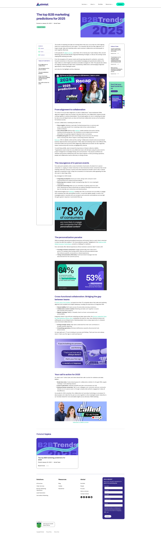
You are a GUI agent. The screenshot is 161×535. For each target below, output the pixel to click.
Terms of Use (56, 531)
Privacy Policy (49, 531)
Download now (114, 91)
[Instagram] (86, 497)
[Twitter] (84, 497)
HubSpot (77, 130)
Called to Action (68, 53)
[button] (84, 4)
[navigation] (42, 4)
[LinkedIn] (81, 497)
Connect (120, 4)
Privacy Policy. (119, 510)
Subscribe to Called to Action (80, 422)
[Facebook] (89, 497)
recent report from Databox (63, 302)
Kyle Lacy (57, 140)
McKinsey (71, 191)
